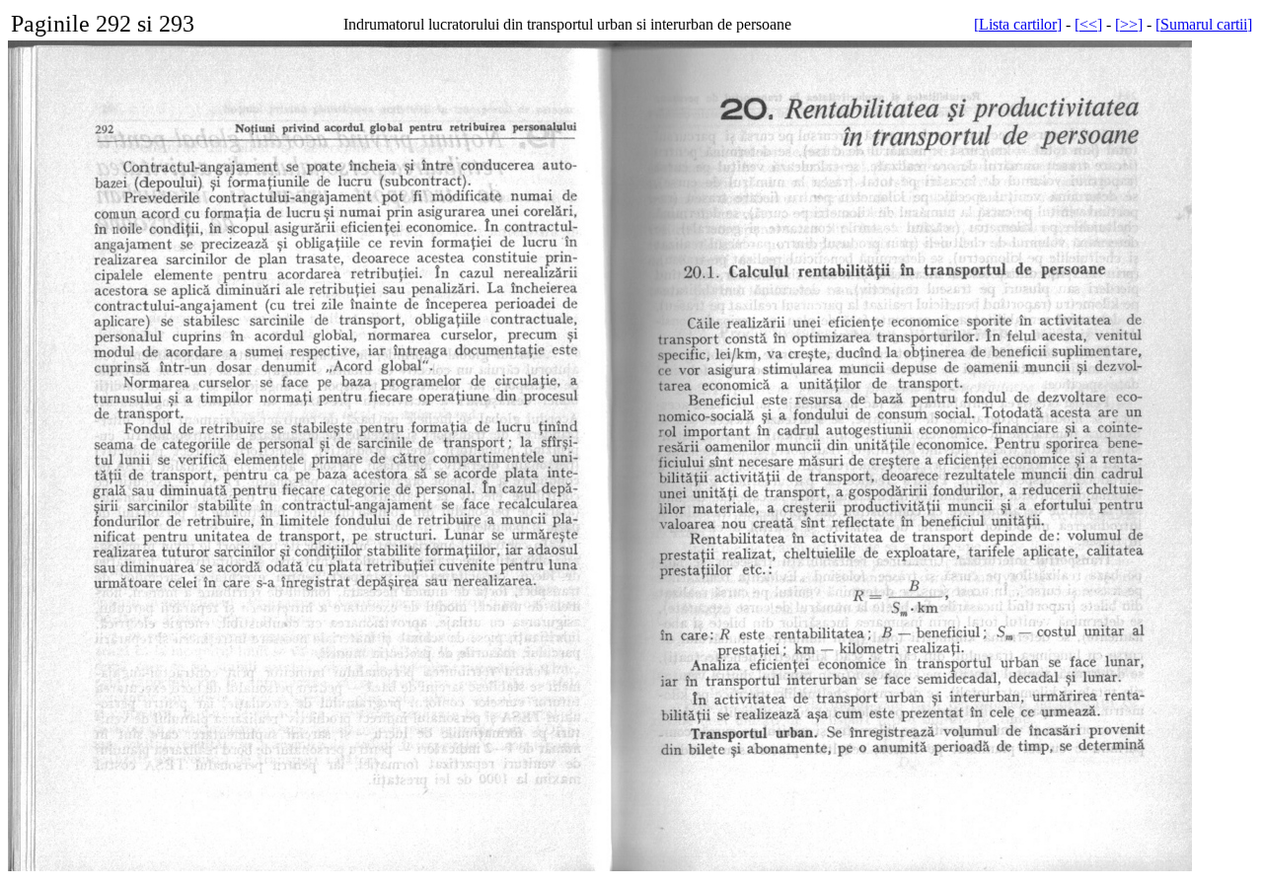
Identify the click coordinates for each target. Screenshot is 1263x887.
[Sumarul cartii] (1203, 24)
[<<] (1088, 24)
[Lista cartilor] (1018, 24)
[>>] (1129, 24)
